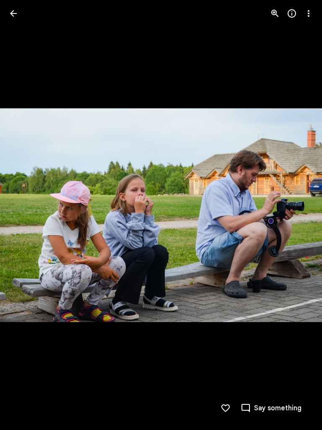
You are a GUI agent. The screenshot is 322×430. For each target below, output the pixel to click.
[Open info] (291, 13)
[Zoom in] (275, 13)
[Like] (226, 408)
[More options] (308, 13)
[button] (23, 215)
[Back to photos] (13, 13)
